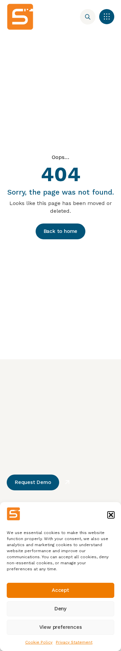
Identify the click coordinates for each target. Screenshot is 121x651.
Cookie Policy (38, 642)
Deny (60, 609)
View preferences (60, 627)
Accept (60, 590)
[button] (111, 515)
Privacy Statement (74, 642)
